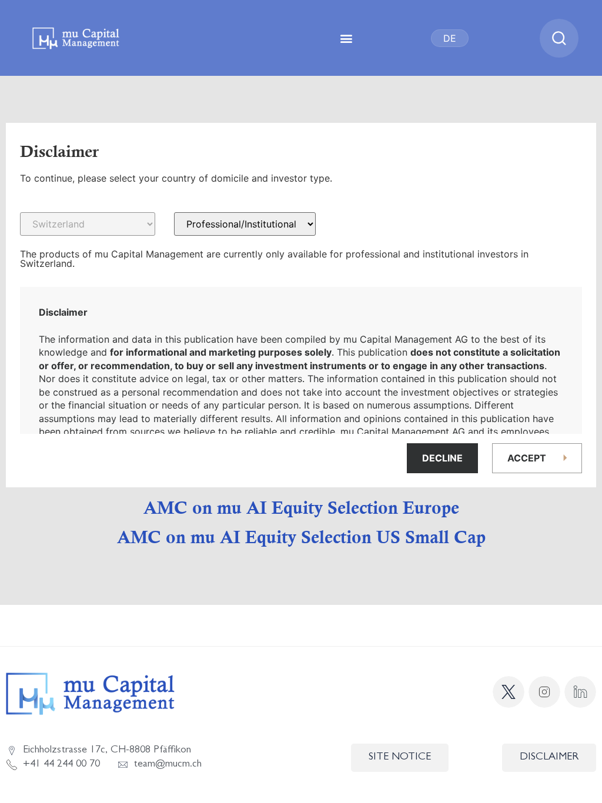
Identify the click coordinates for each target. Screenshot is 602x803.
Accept (526, 458)
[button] (346, 38)
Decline (442, 458)
